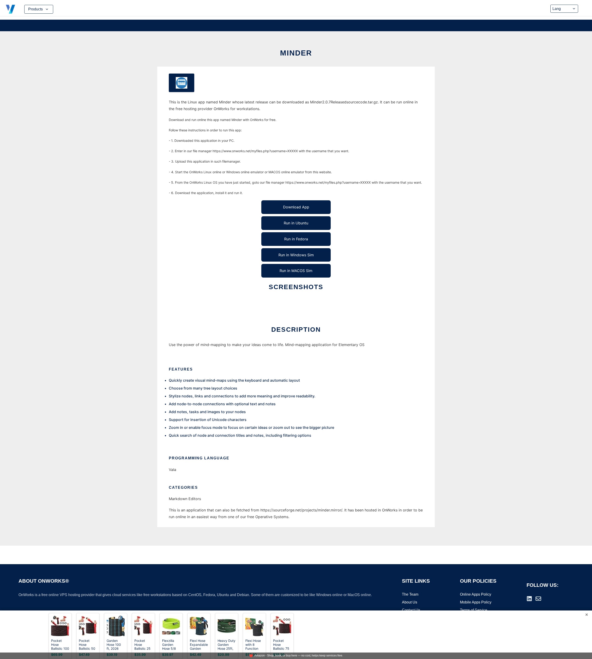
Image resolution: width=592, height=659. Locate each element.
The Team (410, 594)
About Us (409, 602)
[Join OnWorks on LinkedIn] (529, 598)
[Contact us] (538, 598)
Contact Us (411, 610)
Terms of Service (473, 610)
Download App (296, 207)
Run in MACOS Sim (296, 270)
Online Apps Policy (475, 594)
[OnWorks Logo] (10, 9)
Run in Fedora (296, 239)
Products (35, 9)
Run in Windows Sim (296, 255)
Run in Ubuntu (296, 223)
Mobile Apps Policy (475, 602)
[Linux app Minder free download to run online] (181, 83)
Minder (296, 53)
